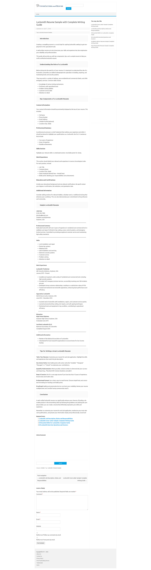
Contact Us (39, 556)
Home (37, 14)
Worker (43, 468)
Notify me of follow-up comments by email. (48, 535)
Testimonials (40, 562)
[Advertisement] (62, 447)
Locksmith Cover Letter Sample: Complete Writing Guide (56, 420)
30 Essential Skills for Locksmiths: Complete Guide (54, 423)
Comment (39, 494)
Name (38, 512)
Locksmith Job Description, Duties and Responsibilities (56, 418)
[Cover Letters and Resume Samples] (49, 6)
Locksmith (41, 32)
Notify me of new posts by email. (45, 539)
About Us (39, 554)
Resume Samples (48, 32)
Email (38, 519)
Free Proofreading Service (43, 560)
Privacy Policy (40, 558)
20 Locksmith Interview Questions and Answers (53, 425)
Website (38, 526)
